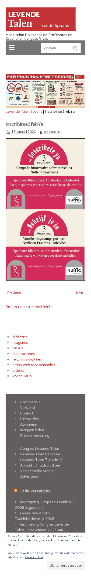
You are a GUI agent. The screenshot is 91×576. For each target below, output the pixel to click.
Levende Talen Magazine (40, 454)
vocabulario (22, 376)
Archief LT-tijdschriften (40, 465)
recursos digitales (27, 359)
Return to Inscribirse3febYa (29, 307)
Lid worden (29, 419)
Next (80, 293)
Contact (26, 413)
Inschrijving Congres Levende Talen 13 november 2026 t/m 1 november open (42, 530)
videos (18, 370)
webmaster (52, 132)
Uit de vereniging (34, 490)
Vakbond (27, 407)
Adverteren (29, 476)
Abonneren (29, 424)
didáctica (20, 337)
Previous (14, 293)
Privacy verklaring (34, 435)
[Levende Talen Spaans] (41, 29)
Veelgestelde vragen (37, 471)
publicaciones (24, 353)
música (18, 348)
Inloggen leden (32, 430)
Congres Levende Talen (39, 448)
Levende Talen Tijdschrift (41, 459)
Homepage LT (31, 402)
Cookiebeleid (34, 557)
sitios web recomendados (34, 365)
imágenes (20, 342)
